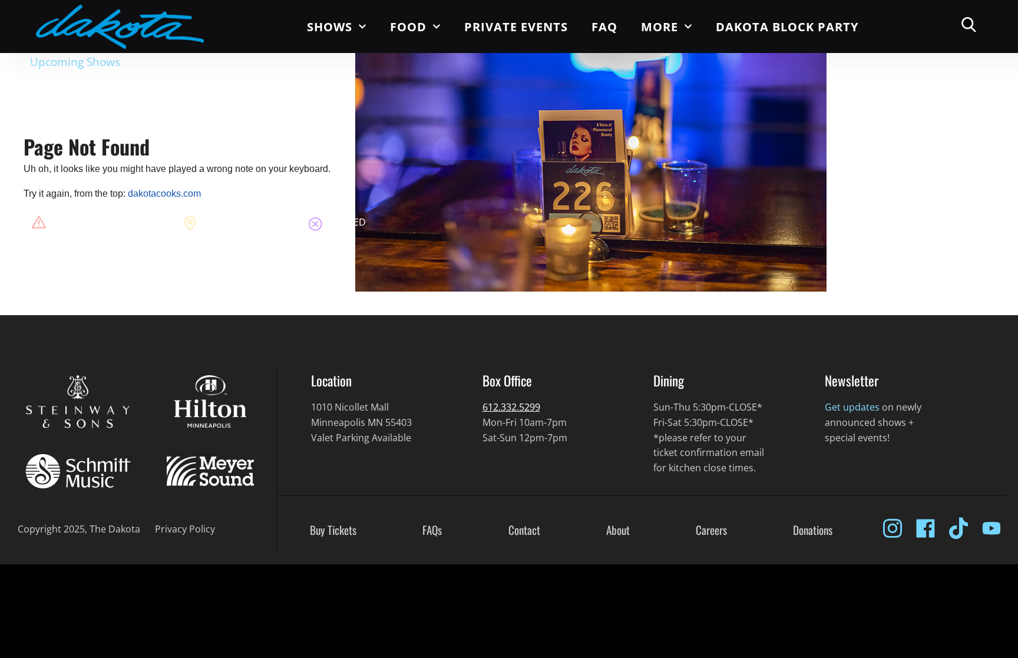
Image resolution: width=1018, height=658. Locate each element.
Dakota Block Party (787, 27)
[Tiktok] (958, 528)
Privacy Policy (185, 529)
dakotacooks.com (164, 194)
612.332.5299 (511, 407)
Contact (524, 530)
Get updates (852, 407)
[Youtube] (991, 528)
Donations (812, 530)
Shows (329, 27)
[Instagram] (892, 528)
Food (408, 27)
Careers (711, 530)
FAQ (604, 27)
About (618, 530)
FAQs (432, 530)
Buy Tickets (333, 530)
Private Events (516, 27)
